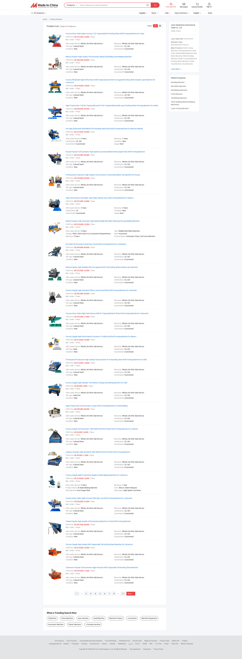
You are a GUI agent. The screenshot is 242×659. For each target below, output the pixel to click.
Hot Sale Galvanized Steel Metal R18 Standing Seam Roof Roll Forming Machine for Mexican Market (104, 128)
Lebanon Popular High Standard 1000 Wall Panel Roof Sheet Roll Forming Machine (98, 452)
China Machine (67, 618)
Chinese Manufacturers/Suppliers (91, 641)
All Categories (39, 13)
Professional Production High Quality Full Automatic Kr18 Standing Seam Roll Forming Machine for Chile (106, 359)
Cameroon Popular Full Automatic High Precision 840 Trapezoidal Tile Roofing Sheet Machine (102, 567)
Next (131, 593)
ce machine (132, 618)
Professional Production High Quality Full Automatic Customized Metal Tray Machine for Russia (103, 175)
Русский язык (94, 644)
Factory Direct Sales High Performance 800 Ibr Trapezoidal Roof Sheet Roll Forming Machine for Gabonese (107, 313)
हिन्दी (151, 644)
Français (84, 644)
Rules (210, 13)
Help (167, 13)
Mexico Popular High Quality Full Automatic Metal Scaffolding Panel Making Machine (99, 56)
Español (66, 644)
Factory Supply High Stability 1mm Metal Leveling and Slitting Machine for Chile (96, 382)
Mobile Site (175, 641)
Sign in (209, 6)
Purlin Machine (177, 94)
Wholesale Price (124, 641)
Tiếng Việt (174, 644)
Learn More (176, 69)
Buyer (154, 13)
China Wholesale (110, 641)
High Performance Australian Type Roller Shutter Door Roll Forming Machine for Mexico (99, 198)
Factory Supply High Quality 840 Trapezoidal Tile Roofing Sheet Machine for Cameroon (99, 544)
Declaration (147, 649)
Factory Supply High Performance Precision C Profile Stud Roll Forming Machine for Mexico (101, 336)
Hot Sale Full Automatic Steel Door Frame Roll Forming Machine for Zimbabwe (96, 244)
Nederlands (122, 644)
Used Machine (98, 618)
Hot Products (59, 641)
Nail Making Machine (179, 90)
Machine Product (116, 618)
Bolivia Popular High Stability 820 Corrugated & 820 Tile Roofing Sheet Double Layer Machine (102, 267)
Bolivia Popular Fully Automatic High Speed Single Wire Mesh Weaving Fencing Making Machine (103, 221)
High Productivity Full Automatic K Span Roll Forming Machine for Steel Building (97, 406)
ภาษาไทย (158, 644)
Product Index (164, 641)
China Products (71, 641)
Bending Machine (177, 82)
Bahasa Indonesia (187, 644)
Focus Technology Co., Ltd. (104, 649)
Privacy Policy (158, 649)
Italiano (104, 644)
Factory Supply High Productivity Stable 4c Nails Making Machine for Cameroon (97, 475)
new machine (83, 618)
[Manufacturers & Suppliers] (44, 5)
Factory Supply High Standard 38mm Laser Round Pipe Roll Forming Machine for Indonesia (101, 290)
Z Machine (52, 618)
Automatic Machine (55, 624)
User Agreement (135, 649)
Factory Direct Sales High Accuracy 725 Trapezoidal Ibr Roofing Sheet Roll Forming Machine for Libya (105, 33)
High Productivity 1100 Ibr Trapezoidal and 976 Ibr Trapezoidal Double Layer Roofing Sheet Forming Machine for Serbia (112, 105)
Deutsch (112, 644)
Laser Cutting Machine (180, 108)
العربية (130, 644)
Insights (184, 641)
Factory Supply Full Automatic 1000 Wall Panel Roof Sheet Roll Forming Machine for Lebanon (102, 429)
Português (75, 644)
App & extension (181, 13)
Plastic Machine (74, 624)
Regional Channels (150, 641)
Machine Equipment (149, 618)
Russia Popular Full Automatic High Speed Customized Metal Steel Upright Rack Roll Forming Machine (105, 151)
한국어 (137, 644)
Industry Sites (137, 641)
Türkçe (166, 644)
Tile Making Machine (179, 98)
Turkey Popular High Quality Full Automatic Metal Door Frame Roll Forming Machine (98, 521)
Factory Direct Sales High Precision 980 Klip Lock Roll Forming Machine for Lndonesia (99, 498)
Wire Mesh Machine (178, 86)
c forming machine (93, 624)
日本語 (144, 644)
